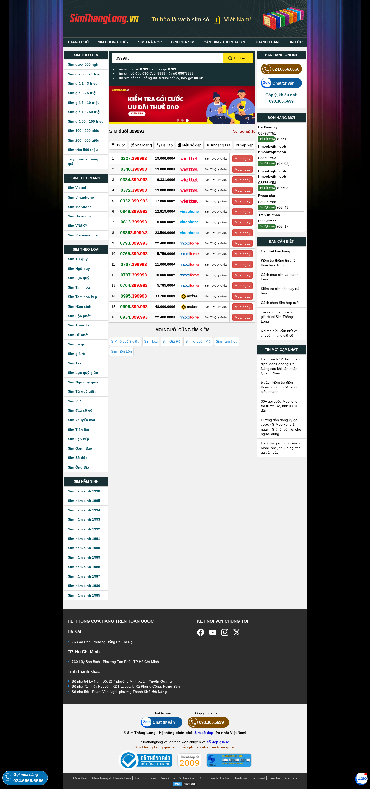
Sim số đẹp (203, 733)
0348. (134, 169)
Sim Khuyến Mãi (198, 341)
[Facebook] (200, 632)
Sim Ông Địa (78, 467)
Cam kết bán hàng (275, 251)
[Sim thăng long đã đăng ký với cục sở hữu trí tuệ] (229, 760)
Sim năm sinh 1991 (84, 539)
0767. (134, 264)
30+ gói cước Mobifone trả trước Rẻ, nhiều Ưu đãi (279, 406)
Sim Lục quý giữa (83, 373)
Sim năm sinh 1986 (84, 586)
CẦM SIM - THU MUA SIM (225, 42)
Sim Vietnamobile (83, 235)
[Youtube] (212, 632)
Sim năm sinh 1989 (84, 557)
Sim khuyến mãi (81, 420)
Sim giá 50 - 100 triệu (86, 121)
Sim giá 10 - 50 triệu (85, 112)
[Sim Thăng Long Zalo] (361, 779)
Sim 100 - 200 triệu (83, 131)
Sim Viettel (77, 188)
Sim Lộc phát (79, 316)
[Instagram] (224, 632)
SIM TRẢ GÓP (150, 42)
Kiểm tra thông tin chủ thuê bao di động (278, 262)
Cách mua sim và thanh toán (280, 277)
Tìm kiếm (240, 58)
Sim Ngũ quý (79, 269)
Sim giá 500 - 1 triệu (85, 74)
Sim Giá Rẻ (171, 341)
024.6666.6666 (285, 69)
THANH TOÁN (267, 42)
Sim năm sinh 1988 (84, 567)
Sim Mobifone (80, 207)
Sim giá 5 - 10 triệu (84, 103)
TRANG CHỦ (78, 42)
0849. (134, 211)
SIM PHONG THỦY (113, 42)
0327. (134, 158)
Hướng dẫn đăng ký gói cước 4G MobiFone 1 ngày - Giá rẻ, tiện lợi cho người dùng (281, 427)
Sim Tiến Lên (121, 351)
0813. (134, 221)
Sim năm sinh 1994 (84, 510)
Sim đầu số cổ (80, 410)
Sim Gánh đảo (80, 448)
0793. (134, 243)
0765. (134, 253)
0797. (134, 274)
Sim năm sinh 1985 (84, 595)
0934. (134, 317)
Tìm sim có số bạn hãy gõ (146, 69)
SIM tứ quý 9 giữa (125, 341)
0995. (134, 296)
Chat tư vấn (283, 83)
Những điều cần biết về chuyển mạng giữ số (279, 333)
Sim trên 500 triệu (83, 150)
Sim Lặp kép (78, 439)
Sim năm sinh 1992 (84, 529)
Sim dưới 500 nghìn (85, 64)
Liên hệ (274, 778)
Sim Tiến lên (78, 430)
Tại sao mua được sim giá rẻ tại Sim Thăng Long (279, 316)
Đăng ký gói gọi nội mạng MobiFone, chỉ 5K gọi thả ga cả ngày (281, 447)
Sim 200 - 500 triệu (83, 140)
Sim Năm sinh (79, 306)
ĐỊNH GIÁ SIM (182, 42)
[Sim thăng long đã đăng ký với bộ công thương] (145, 760)
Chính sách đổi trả (214, 778)
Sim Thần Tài (79, 325)
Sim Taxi (75, 363)
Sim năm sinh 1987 (84, 576)
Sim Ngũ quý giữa (83, 382)
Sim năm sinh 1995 (84, 501)
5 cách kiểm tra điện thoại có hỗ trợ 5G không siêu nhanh (281, 387)
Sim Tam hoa (79, 287)
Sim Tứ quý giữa (82, 391)
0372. (134, 190)
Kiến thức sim (145, 778)
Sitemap (290, 778)
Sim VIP (74, 401)
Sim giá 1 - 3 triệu (83, 83)
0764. (134, 285)
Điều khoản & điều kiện (178, 778)
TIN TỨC (295, 42)
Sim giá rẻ (76, 354)
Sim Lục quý (78, 278)
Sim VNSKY (77, 226)
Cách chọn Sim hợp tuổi (280, 303)
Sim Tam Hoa (226, 341)
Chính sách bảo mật (249, 778)
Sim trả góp (78, 344)
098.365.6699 (211, 722)
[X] (236, 632)
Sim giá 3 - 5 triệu (83, 93)
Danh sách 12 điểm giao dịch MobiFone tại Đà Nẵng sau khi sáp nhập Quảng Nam (280, 366)
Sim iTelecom (79, 216)
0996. (134, 306)
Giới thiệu (81, 778)
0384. (134, 179)
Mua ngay (242, 159)
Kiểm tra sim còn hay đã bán (280, 291)
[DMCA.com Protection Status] (185, 783)
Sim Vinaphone (81, 197)
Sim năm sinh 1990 (84, 548)
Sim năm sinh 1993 (84, 519)
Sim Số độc (77, 458)
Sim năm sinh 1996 (84, 491)
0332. (134, 200)
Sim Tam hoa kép (82, 297)
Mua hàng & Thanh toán (111, 778)
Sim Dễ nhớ (78, 335)
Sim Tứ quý (78, 259)
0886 (134, 232)
